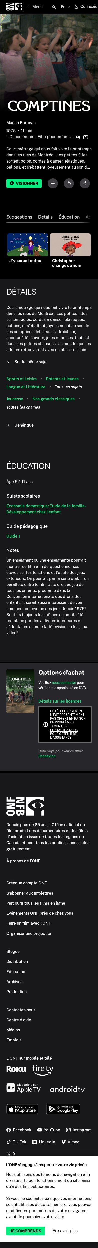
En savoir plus (65, 1230)
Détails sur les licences (59, 701)
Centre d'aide (18, 1020)
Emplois (13, 1040)
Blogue (13, 951)
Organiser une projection (29, 933)
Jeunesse (14, 399)
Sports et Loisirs (21, 379)
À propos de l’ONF (23, 861)
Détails (45, 217)
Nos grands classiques (53, 399)
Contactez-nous (64, 730)
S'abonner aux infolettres (29, 893)
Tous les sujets (68, 387)
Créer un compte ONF (26, 883)
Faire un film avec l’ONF (28, 923)
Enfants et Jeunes (62, 379)
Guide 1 (13, 536)
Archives (14, 981)
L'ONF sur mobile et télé (29, 1058)
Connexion (47, 756)
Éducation (69, 217)
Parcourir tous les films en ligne (35, 903)
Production (16, 991)
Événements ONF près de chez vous (39, 913)
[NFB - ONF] (14, 7)
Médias (13, 1030)
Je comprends (25, 1231)
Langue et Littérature (25, 387)
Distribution (17, 961)
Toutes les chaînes (23, 407)
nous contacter (64, 683)
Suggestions (19, 217)
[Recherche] (54, 7)
